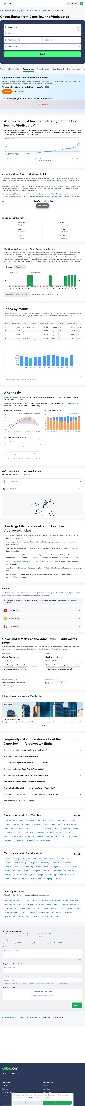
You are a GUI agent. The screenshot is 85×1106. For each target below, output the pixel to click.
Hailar (58, 879)
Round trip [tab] (19, 267)
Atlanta (27, 836)
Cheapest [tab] (7, 92)
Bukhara (19, 875)
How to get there (22, 665)
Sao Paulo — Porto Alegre (49, 917)
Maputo (7, 836)
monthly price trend (42, 561)
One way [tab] (9, 267)
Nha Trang (8, 875)
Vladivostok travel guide (35, 194)
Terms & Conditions (48, 1092)
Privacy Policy (46, 1089)
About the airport (8, 686)
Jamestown (19, 840)
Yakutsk (8, 863)
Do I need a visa (73, 69)
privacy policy (55, 1097)
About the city (8, 665)
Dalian (38, 867)
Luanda (20, 829)
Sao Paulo (8, 840)
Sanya (64, 867)
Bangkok (8, 867)
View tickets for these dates (17, 294)
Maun (57, 829)
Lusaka (75, 836)
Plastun (46, 871)
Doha (46, 825)
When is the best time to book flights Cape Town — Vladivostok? (29, 788)
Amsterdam (9, 832)
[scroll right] (79, 281)
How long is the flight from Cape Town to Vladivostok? (25, 750)
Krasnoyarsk (29, 875)
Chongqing (48, 879)
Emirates (55, 593)
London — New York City (70, 905)
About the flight (14, 69)
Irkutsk (69, 859)
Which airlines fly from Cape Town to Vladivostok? (24, 769)
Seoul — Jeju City (31, 901)
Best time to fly (59, 69)
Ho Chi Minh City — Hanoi (34, 905)
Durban (21, 821)
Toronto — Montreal (46, 913)
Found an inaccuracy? (74, 740)
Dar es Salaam (32, 840)
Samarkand (56, 871)
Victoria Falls (46, 829)
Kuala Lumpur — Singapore (14, 917)
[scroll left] (6, 281)
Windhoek (61, 821)
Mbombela (72, 821)
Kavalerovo (74, 867)
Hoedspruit (42, 821)
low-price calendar (44, 196)
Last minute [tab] (19, 92)
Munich (36, 829)
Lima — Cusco (32, 917)
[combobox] (42, 482)
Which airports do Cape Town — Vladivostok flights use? (26, 775)
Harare (58, 832)
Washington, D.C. (52, 836)
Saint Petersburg (20, 863)
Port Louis (68, 832)
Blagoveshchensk (40, 859)
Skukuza (30, 832)
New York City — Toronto (13, 901)
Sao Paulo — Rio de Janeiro (50, 901)
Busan (32, 879)
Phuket (26, 871)
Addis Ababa (56, 825)
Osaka (7, 879)
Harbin (17, 867)
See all (77, 816)
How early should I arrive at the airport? (19, 801)
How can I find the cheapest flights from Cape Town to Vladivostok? (31, 794)
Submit (77, 1005)
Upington (20, 832)
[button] (10, 281)
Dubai (28, 825)
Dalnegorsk (36, 871)
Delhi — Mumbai (10, 909)
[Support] (68, 3)
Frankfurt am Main (70, 825)
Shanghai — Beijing (11, 913)
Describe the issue (8, 947)
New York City (38, 836)
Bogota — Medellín (26, 909)
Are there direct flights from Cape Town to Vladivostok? (26, 763)
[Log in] (81, 3)
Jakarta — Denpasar (29, 913)
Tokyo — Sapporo (53, 905)
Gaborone (66, 829)
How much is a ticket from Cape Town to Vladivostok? (25, 782)
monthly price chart (64, 196)
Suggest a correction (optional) (12, 964)
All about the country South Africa (15, 669)
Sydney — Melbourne (70, 901)
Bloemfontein (9, 829)
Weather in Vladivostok (12, 397)
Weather (34, 665)
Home (3, 10)
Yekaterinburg (28, 867)
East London (18, 825)
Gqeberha (31, 821)
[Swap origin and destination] (79, 30)
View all (42, 725)
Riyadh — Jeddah (74, 909)
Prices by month (43, 69)
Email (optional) (7, 977)
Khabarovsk (66, 863)
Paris (28, 829)
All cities (4, 1099)
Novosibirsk (27, 859)
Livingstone (66, 836)
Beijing (16, 859)
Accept (57, 1103)
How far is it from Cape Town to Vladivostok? (22, 756)
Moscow (8, 859)
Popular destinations (8, 1092)
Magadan (63, 875)
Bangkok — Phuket (57, 909)
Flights (11, 10)
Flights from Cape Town (27, 10)
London (7, 825)
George (52, 821)
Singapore (17, 836)
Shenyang (52, 875)
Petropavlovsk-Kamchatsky (39, 863)
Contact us (5, 1086)
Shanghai (55, 867)
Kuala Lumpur (46, 840)
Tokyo (15, 879)
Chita (46, 867)
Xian (39, 879)
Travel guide (5, 1089)
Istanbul (76, 829)
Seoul (72, 875)
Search (42, 54)
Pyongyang (41, 875)
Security (45, 1086)
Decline (27, 1103)
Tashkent (55, 863)
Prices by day (28, 69)
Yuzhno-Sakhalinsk (57, 859)
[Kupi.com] (6, 3)
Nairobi (49, 832)
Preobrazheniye (69, 871)
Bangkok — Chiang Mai (64, 913)
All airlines (5, 1096)
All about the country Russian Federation (59, 669)
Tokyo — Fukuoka (42, 909)
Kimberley (37, 825)
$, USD (74, 4)
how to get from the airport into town (57, 194)
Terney (7, 871)
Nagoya (23, 879)
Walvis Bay (40, 832)
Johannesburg (10, 821)
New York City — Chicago (13, 905)
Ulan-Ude (16, 871)
